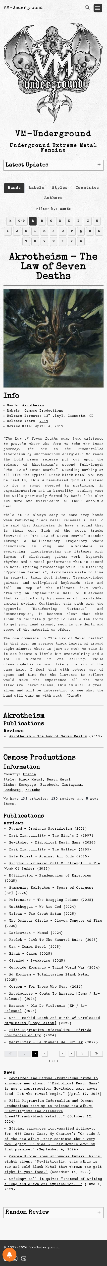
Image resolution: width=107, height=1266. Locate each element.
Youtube (32, 790)
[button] (98, 8)
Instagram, (73, 785)
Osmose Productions (43, 411)
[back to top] (97, 1229)
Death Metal (59, 780)
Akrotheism (33, 406)
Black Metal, (32, 780)
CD (91, 416)
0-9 (21, 221)
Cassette (76, 416)
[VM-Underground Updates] (9, 1255)
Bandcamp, (13, 790)
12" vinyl (53, 416)
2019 (44, 421)
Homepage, (28, 785)
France (29, 775)
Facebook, (50, 785)
